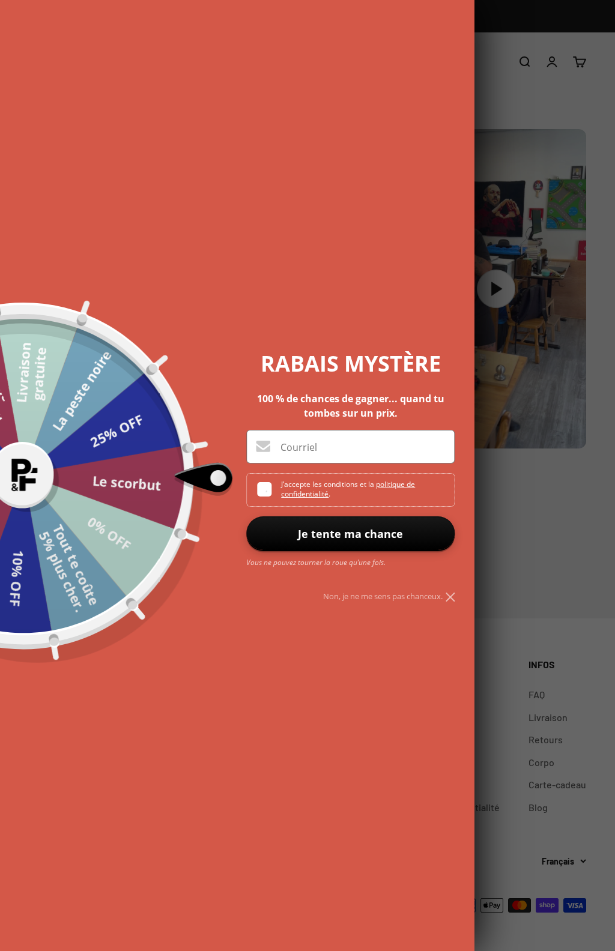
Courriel (298, 447)
